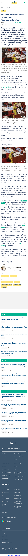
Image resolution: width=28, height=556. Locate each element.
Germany (3, 287)
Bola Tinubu (4, 276)
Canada (17, 282)
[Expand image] (26, 49)
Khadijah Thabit (18, 22)
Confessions (3, 347)
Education (3, 355)
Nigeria (8, 7)
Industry (3, 424)
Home (2, 7)
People (2, 322)
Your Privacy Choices (15, 555)
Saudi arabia (17, 284)
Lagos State (13, 276)
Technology (3, 416)
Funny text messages (7, 282)
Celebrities (3, 408)
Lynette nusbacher (6, 284)
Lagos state (7, 87)
